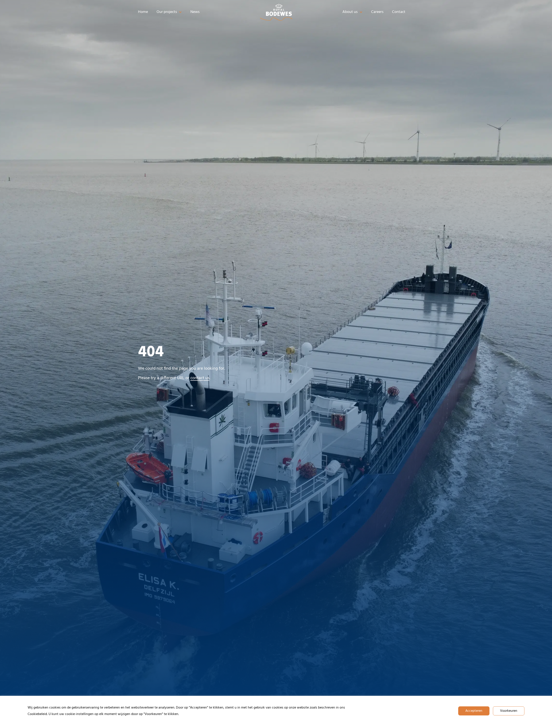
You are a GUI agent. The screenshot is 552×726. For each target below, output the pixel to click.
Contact (398, 12)
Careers (377, 12)
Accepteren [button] (473, 711)
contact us (199, 378)
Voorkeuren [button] (508, 711)
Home (143, 12)
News (194, 12)
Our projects (167, 12)
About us (350, 12)
